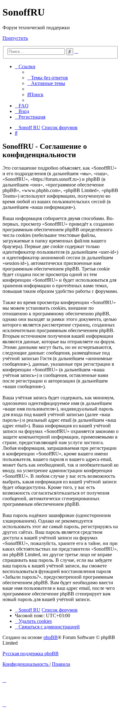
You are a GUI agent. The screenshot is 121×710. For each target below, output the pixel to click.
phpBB (50, 637)
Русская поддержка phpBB (30, 653)
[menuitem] (47, 77)
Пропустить (15, 38)
